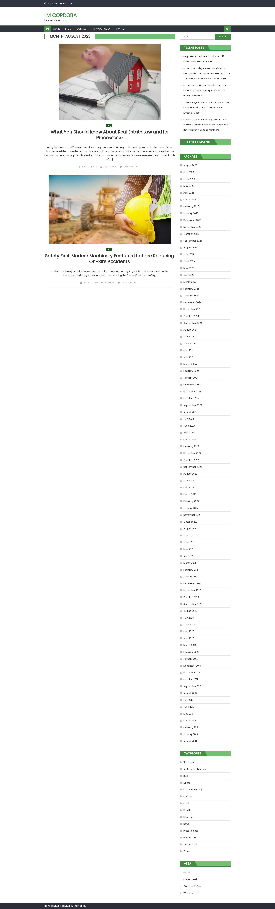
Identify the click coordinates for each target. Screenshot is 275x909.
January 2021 (190, 576)
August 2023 (190, 412)
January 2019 (190, 734)
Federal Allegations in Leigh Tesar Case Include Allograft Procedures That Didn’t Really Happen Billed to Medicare (205, 124)
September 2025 (192, 240)
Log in (186, 872)
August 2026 (190, 165)
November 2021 (191, 515)
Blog (68, 28)
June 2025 (189, 261)
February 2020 (191, 652)
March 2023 (189, 439)
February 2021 (190, 569)
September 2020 (192, 604)
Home (56, 28)
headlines (109, 282)
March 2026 (190, 199)
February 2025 (191, 288)
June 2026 (189, 179)
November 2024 (192, 309)
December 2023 (192, 384)
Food (186, 803)
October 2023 (191, 398)
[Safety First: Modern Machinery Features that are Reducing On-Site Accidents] (109, 209)
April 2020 (188, 638)
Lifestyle (188, 817)
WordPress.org (191, 893)
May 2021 (188, 549)
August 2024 (190, 329)
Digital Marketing (192, 789)
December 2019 (192, 665)
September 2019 (192, 686)
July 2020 (188, 617)
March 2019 (189, 720)
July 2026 (188, 172)
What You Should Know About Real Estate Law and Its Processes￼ (109, 135)
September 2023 (192, 405)
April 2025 (188, 275)
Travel (186, 851)
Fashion (187, 796)
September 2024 (192, 323)
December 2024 (192, 302)
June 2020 (189, 624)
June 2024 (189, 343)
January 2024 (191, 377)
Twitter (120, 28)
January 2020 (190, 658)
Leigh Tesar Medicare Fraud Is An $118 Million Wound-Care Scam (203, 59)
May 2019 (188, 713)
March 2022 (189, 494)
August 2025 (190, 247)
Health (187, 810)
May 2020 (188, 631)
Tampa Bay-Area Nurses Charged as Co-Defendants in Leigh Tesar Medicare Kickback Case (206, 107)
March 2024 (190, 364)
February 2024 (191, 371)
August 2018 (190, 741)
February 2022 (191, 501)
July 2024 (188, 336)
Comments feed (192, 886)
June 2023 (189, 425)
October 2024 (191, 316)
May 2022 (188, 487)
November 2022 (192, 453)
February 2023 (191, 446)
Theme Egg (79, 905)
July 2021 (188, 535)
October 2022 (191, 460)
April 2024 (188, 357)
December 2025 (192, 220)
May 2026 (188, 185)
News (186, 823)
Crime (186, 782)
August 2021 (190, 528)
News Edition (109, 166)
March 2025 (189, 281)
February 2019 (191, 727)
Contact (82, 28)
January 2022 (190, 508)
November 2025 (192, 227)
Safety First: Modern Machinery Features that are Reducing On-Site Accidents (109, 259)
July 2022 (188, 480)
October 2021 (190, 521)
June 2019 (188, 706)
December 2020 (192, 583)
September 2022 (192, 467)
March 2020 (190, 645)
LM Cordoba (60, 15)
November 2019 (192, 672)
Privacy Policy (102, 28)
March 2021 (189, 562)
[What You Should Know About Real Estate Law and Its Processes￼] (109, 82)
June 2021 (188, 542)
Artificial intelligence (194, 769)
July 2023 (188, 419)
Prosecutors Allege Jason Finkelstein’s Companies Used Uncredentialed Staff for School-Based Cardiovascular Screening (206, 73)
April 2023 (188, 432)
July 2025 (188, 254)
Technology (190, 844)
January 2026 (190, 213)
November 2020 (192, 590)
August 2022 (190, 473)
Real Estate (189, 837)
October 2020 (191, 597)
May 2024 (188, 350)
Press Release (190, 830)
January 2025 (190, 295)
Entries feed (190, 879)
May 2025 (188, 268)
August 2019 (190, 693)
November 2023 (192, 391)
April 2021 (188, 556)
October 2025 (191, 233)
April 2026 (188, 192)
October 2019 (190, 679)
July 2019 (188, 700)
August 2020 (190, 610)
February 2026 (191, 206)
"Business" (188, 762)
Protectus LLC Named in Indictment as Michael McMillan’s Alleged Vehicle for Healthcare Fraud (204, 90)
